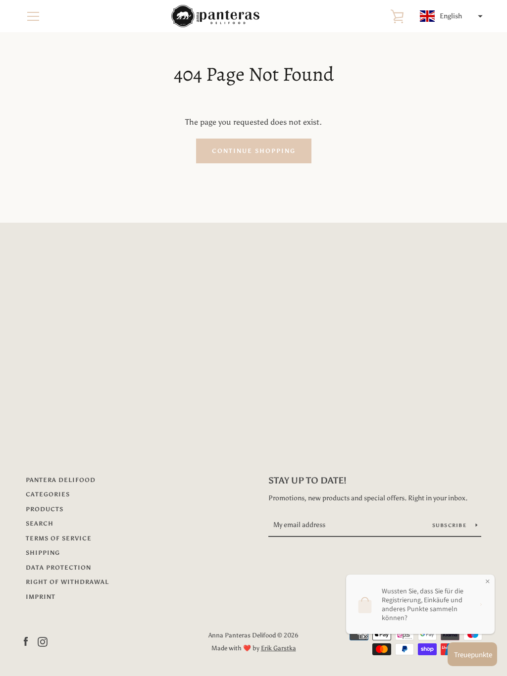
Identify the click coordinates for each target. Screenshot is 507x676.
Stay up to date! (307, 480)
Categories (48, 494)
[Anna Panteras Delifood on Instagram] (43, 641)
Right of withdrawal (67, 582)
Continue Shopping (254, 150)
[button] (450, 16)
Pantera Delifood (61, 480)
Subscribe (450, 526)
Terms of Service (59, 538)
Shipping (43, 552)
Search (39, 523)
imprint (40, 596)
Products (44, 509)
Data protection (58, 567)
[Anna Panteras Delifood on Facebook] (26, 641)
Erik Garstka (278, 648)
